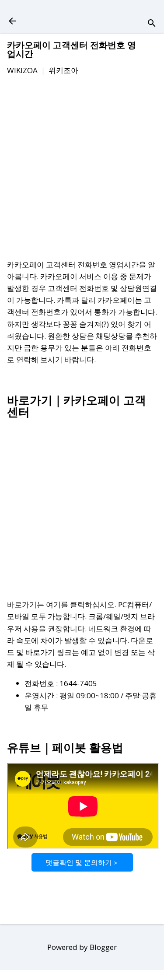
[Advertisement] (82, 169)
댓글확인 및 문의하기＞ (82, 862)
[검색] (152, 24)
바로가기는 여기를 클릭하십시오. (61, 604)
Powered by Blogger (82, 947)
